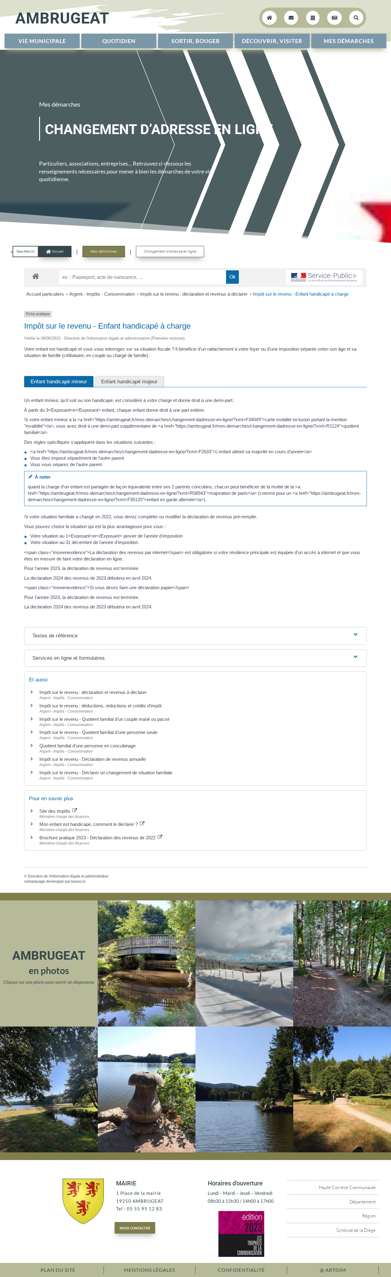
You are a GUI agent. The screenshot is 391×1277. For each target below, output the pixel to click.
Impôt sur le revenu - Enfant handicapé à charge (301, 294)
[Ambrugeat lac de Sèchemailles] (244, 1150)
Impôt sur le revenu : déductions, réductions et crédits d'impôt (100, 705)
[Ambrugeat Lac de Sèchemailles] (147, 1150)
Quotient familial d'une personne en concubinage (87, 745)
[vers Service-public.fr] (324, 277)
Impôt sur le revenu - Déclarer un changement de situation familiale (105, 772)
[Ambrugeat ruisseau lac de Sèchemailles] (49, 1150)
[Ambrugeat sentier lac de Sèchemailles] (342, 1150)
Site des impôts (55, 811)
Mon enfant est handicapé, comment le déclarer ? (89, 824)
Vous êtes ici (25, 251)
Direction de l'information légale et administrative (68, 876)
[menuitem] (42, 41)
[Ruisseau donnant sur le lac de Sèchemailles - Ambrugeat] (147, 1024)
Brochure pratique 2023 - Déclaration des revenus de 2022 (98, 837)
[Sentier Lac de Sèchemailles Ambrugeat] (342, 1024)
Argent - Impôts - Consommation (102, 294)
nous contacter (135, 1227)
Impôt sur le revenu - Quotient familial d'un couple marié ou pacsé (104, 719)
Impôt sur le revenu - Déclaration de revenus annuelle (92, 759)
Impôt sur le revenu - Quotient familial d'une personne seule (98, 732)
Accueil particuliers (45, 294)
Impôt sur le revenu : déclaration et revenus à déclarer (194, 294)
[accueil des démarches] (35, 276)
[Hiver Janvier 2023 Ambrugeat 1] (244, 1024)
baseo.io (78, 881)
